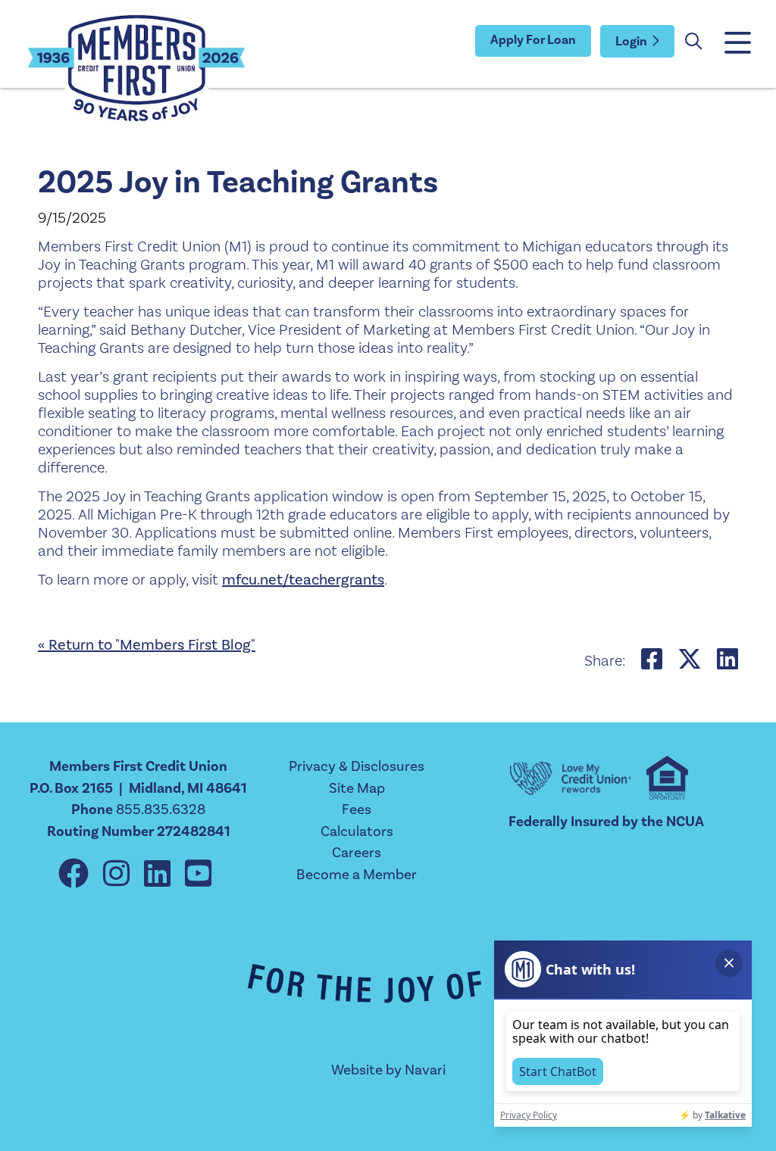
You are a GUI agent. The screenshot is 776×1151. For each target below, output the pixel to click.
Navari (425, 1070)
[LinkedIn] (160, 875)
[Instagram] (119, 875)
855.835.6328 (160, 809)
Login (631, 41)
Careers (356, 853)
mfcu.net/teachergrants (303, 580)
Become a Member (356, 875)
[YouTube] (198, 875)
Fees (356, 809)
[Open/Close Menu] (736, 44)
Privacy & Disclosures (356, 766)
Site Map (357, 788)
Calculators (357, 831)
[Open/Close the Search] (693, 41)
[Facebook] (76, 875)
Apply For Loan (533, 40)
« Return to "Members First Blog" (146, 645)
